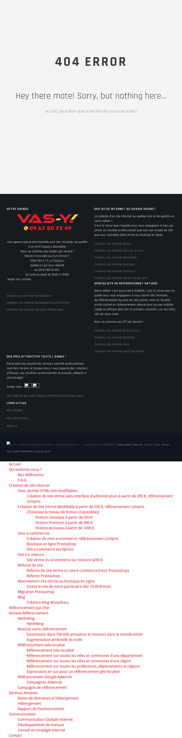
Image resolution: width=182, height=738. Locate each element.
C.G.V (147, 444)
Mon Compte (15, 410)
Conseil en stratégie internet (41, 730)
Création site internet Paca (111, 344)
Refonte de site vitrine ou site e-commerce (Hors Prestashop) (78, 570)
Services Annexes (23, 692)
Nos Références (31, 474)
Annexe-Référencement (28, 613)
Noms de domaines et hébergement (48, 698)
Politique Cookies (19, 451)
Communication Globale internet (45, 719)
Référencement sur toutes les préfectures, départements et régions (83, 666)
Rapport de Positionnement (41, 708)
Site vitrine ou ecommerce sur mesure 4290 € (65, 559)
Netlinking (26, 618)
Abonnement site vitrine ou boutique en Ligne (56, 581)
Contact (15, 735)
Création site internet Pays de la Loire (118, 251)
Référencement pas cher (66, 396)
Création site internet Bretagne (114, 264)
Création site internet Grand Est (115, 271)
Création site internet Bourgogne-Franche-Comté (38, 303)
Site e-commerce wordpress (50, 549)
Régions (42, 396)
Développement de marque (41, 724)
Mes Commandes (18, 418)
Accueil (15, 464)
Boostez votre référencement (42, 629)
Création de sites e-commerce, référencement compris (72, 538)
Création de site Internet (29, 485)
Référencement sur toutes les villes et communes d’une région (79, 660)
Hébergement (29, 703)
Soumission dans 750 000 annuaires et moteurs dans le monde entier (85, 634)
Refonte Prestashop (43, 575)
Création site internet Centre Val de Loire (120, 278)
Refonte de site (30, 565)
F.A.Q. (22, 480)
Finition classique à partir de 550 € (64, 517)
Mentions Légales (130, 444)
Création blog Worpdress (48, 602)
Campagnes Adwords (44, 682)
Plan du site (42, 451)
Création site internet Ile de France (116, 331)
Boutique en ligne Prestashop (51, 543)
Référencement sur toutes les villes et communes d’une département (84, 655)
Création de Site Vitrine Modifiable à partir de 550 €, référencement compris (81, 506)
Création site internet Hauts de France (119, 351)
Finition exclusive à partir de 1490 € (65, 527)
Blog (165, 444)
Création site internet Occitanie (114, 338)
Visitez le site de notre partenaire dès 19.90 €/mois (69, 586)
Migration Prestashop (36, 591)
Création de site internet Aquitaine (29, 296)
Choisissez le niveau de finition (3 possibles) (63, 512)
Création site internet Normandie (115, 258)
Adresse (12, 426)
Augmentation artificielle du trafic (55, 639)
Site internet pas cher (21, 396)
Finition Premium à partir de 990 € (64, 522)
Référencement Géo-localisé (50, 650)
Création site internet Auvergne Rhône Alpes (35, 310)
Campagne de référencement (42, 687)
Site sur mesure (31, 554)
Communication (22, 714)
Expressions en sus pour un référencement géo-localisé (73, 671)
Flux (157, 444)
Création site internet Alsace (112, 244)
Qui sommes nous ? (25, 469)
